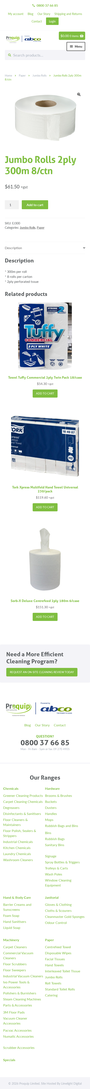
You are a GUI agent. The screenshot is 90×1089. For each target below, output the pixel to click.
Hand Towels (54, 965)
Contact (37, 21)
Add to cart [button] (45, 393)
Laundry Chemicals (17, 853)
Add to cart (35, 204)
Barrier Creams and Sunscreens (17, 907)
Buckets (51, 801)
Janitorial (52, 897)
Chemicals (10, 788)
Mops (49, 819)
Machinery (11, 939)
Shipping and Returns (68, 14)
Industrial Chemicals (18, 841)
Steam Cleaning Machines (22, 999)
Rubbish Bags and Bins (61, 825)
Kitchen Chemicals (17, 847)
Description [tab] (13, 247)
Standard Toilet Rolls (60, 989)
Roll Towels (53, 983)
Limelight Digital (71, 1083)
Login (52, 21)
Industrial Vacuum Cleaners (23, 976)
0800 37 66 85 (45, 5)
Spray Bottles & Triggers (62, 862)
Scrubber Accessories (19, 1047)
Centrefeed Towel (58, 946)
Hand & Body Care (17, 897)
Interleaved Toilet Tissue (62, 971)
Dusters (51, 807)
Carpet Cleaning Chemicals (23, 801)
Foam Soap (11, 915)
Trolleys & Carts (56, 868)
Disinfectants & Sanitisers (22, 813)
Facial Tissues (55, 959)
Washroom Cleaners (18, 859)
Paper (22, 75)
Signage (50, 856)
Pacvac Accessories (17, 1030)
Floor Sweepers (14, 970)
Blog (30, 14)
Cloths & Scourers (58, 910)
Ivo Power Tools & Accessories (16, 984)
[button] (79, 94)
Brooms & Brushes (58, 795)
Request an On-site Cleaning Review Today (42, 672)
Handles (51, 813)
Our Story (43, 14)
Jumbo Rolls (39, 75)
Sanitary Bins (54, 844)
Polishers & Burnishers (19, 993)
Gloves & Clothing (58, 904)
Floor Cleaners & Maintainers (15, 822)
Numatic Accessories (18, 1036)
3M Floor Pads (14, 1012)
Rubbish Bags (55, 838)
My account (15, 14)
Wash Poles (53, 874)
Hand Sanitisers (14, 921)
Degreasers (11, 807)
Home (8, 75)
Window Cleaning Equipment (58, 883)
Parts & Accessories (17, 1005)
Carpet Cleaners (15, 946)
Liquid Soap (11, 927)
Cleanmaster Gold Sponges (65, 916)
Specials (9, 1059)
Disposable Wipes (58, 953)
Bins (48, 832)
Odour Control (56, 922)
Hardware (52, 788)
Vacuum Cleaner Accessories (15, 1021)
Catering (51, 995)
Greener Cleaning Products (23, 795)
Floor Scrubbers (15, 964)
